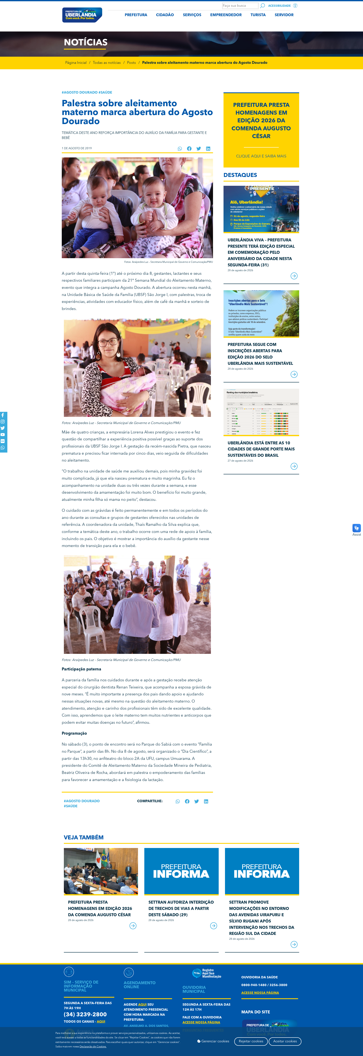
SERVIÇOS (192, 15)
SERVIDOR (284, 15)
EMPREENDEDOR (226, 15)
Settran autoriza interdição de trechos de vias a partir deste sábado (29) (181, 909)
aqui (101, 1021)
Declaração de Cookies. (93, 1047)
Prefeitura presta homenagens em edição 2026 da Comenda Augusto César (261, 121)
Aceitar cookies (285, 1041)
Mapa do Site (255, 1012)
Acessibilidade (279, 6)
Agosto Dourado (81, 92)
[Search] (262, 5)
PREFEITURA (136, 15)
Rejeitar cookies (251, 1041)
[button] (180, 148)
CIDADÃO (165, 15)
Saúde (106, 92)
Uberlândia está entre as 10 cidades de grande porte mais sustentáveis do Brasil (261, 449)
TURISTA (258, 15)
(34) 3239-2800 (85, 1015)
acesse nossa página (201, 1022)
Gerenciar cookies (215, 1041)
